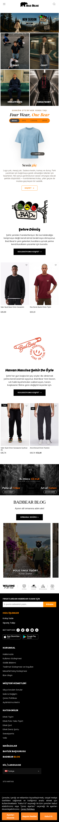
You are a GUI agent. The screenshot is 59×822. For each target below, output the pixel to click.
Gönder (50, 604)
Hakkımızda (8, 654)
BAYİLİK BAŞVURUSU (14, 751)
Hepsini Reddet (29, 816)
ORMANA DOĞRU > (29, 517)
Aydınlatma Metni (11, 702)
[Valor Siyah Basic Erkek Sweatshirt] (15, 283)
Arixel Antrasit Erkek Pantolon (40, 448)
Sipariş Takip (9, 622)
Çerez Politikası (28, 809)
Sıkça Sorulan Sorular (13, 689)
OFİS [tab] (24, 120)
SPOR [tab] (44, 120)
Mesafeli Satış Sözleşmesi (15, 671)
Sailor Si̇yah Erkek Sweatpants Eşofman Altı (14, 449)
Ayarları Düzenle (10, 816)
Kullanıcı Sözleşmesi (12, 658)
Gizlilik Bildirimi (9, 662)
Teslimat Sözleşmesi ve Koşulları (18, 666)
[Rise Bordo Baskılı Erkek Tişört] (44, 283)
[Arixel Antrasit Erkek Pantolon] (44, 424)
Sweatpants (8, 733)
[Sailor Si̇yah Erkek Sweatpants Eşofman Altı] (15, 424)
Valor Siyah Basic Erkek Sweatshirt (12, 307)
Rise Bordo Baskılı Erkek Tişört (40, 307)
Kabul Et (48, 816)
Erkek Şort (7, 725)
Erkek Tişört (8, 716)
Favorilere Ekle (26, 265)
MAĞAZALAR (10, 745)
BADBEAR (11, 756)
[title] (44, 88)
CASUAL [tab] (34, 120)
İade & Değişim (10, 694)
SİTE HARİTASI (8, 781)
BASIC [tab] (14, 120)
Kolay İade (8, 618)
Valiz (5, 737)
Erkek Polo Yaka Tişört (13, 721)
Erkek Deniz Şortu (11, 729)
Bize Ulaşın (7, 675)
